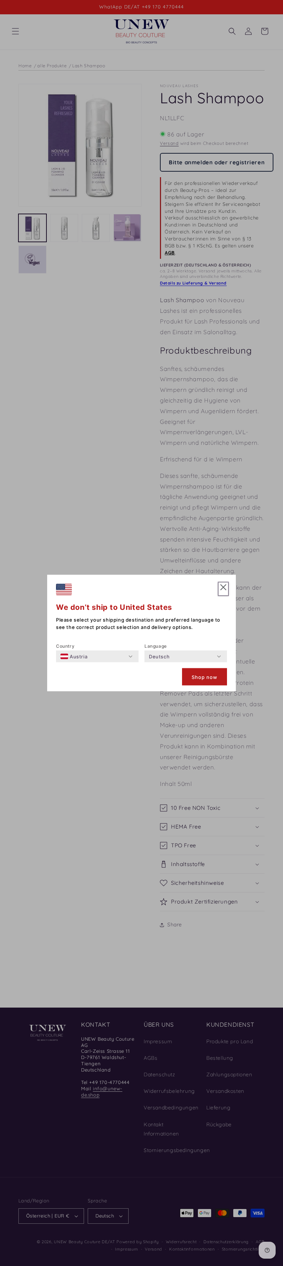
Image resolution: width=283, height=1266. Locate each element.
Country (65, 646)
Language (155, 646)
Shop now (204, 677)
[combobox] (73, 656)
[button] (223, 589)
